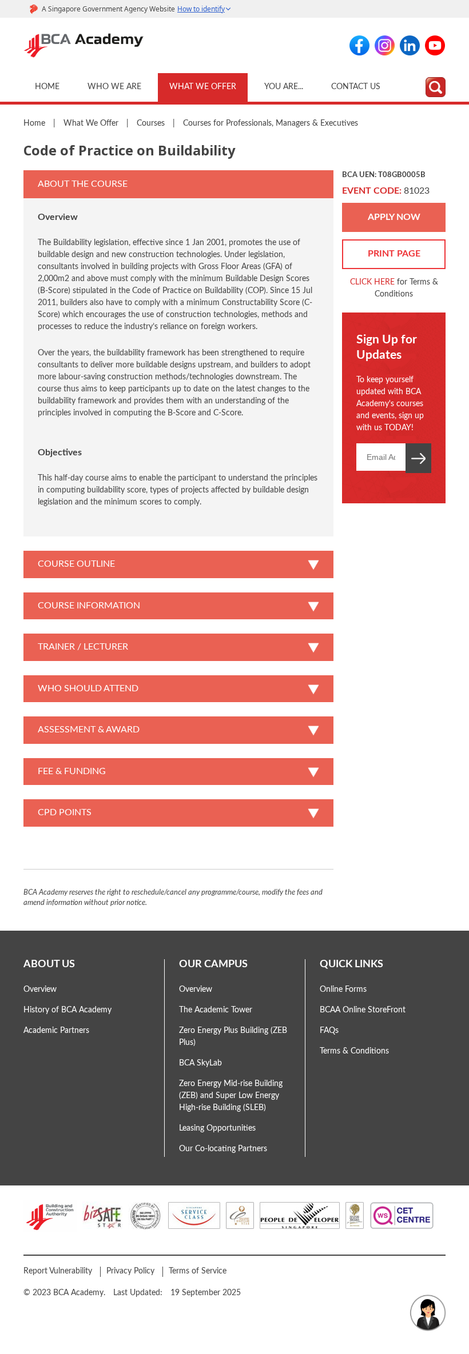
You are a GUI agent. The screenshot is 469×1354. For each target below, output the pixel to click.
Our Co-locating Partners (223, 1149)
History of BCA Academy (67, 1010)
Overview (40, 990)
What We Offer (202, 87)
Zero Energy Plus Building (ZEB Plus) (233, 1037)
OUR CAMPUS (213, 964)
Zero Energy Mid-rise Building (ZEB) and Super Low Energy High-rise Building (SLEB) (231, 1096)
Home (47, 87)
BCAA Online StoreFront (363, 1010)
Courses (151, 123)
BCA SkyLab (200, 1063)
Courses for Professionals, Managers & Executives (270, 123)
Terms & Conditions (354, 1051)
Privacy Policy (130, 1271)
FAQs (329, 1031)
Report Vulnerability (57, 1271)
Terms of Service (197, 1271)
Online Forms (343, 990)
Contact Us (355, 87)
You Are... (283, 87)
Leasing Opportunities (217, 1128)
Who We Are (114, 87)
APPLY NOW (394, 217)
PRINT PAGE (394, 253)
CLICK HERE (372, 282)
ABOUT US (49, 964)
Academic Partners (56, 1031)
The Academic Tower (215, 1010)
